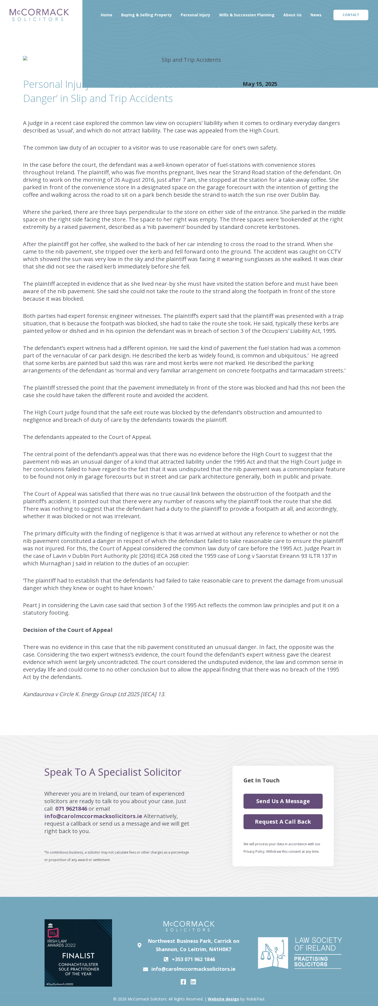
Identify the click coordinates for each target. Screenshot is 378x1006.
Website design (223, 999)
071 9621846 (70, 808)
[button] (350, 15)
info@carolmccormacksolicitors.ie (94, 816)
